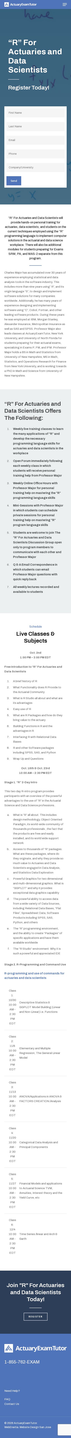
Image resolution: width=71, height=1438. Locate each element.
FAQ (7, 1399)
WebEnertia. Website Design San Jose (27, 1427)
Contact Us (11, 1403)
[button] (65, 4)
